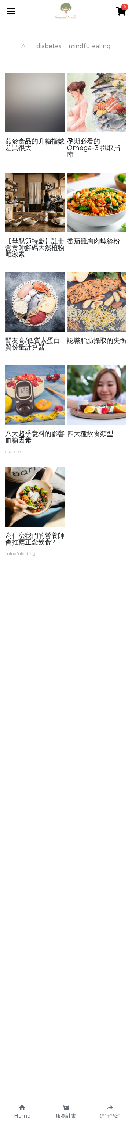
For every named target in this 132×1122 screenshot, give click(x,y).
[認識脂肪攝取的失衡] (96, 302)
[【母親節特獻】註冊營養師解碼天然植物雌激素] (35, 202)
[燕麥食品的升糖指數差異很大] (35, 102)
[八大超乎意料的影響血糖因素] (35, 395)
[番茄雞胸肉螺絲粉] (96, 202)
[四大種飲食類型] (96, 395)
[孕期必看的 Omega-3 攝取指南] (96, 102)
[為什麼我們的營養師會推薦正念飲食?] (35, 497)
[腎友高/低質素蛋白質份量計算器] (35, 302)
